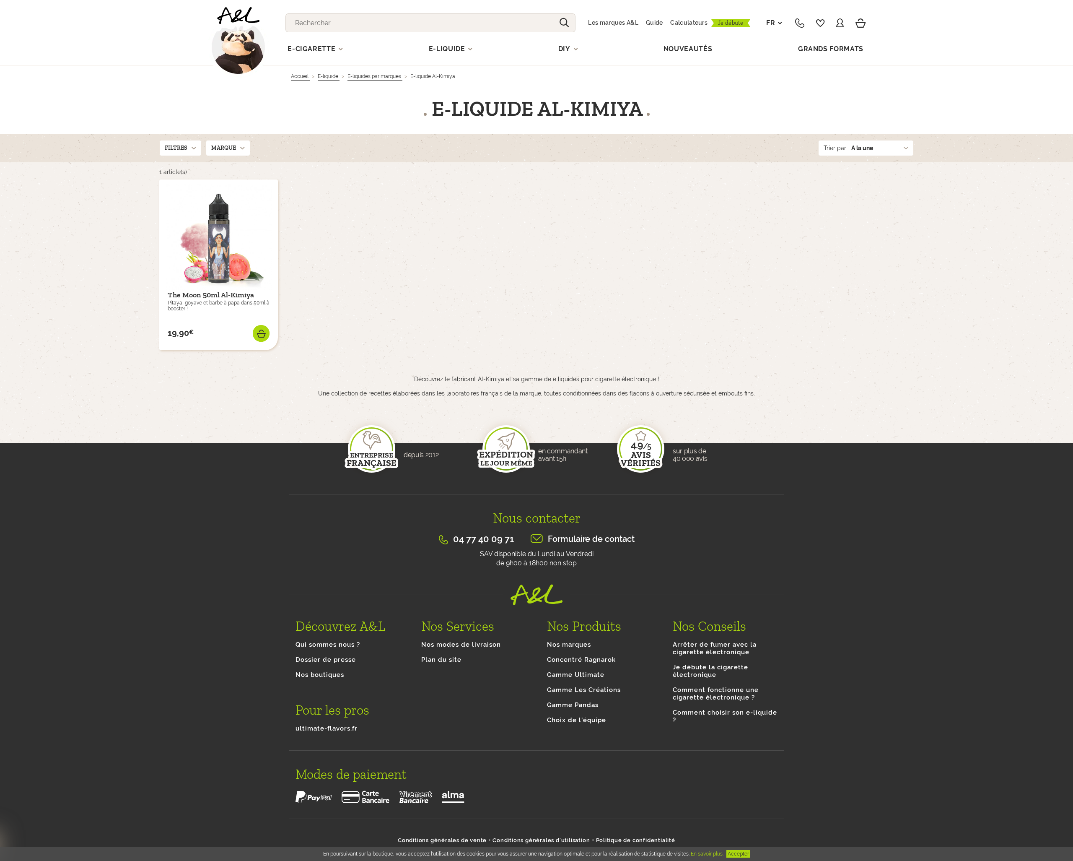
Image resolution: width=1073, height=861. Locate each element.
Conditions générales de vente (442, 840)
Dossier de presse (325, 659)
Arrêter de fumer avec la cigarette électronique (715, 648)
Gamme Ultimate (575, 675)
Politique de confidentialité (635, 840)
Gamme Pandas (573, 705)
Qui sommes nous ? (327, 644)
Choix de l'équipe (576, 720)
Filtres (176, 147)
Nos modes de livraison (461, 644)
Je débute (731, 22)
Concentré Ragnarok (581, 659)
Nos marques (569, 644)
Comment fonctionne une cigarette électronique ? (716, 693)
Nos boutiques (319, 675)
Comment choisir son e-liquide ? (725, 716)
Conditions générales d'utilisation (541, 840)
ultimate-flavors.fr (326, 728)
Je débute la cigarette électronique (710, 671)
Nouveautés (688, 49)
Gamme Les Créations (584, 690)
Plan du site (441, 659)
